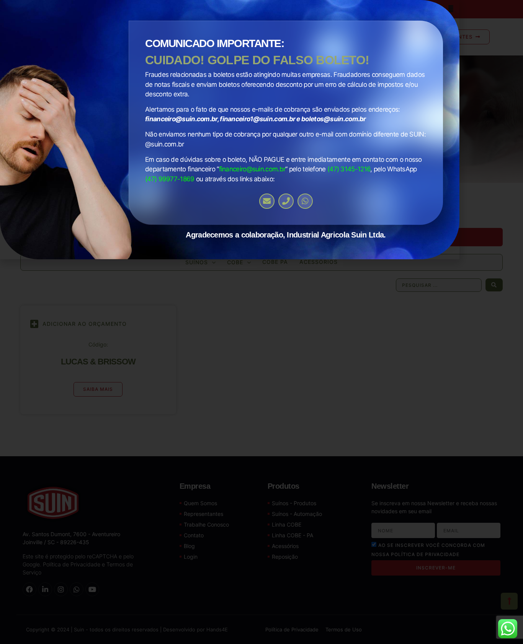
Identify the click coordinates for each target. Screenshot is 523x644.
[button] (451, 8)
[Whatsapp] (305, 201)
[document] (261, 322)
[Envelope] (267, 201)
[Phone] (286, 201)
